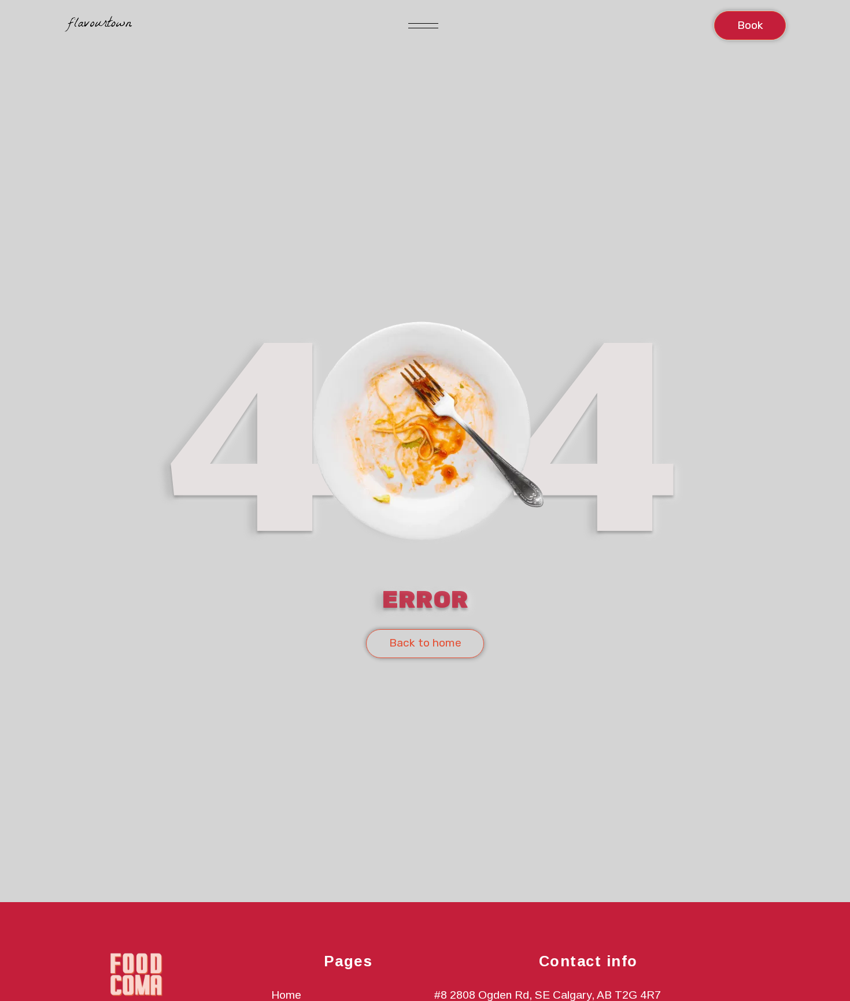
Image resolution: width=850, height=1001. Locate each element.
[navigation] (98, 25)
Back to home (425, 642)
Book (750, 25)
